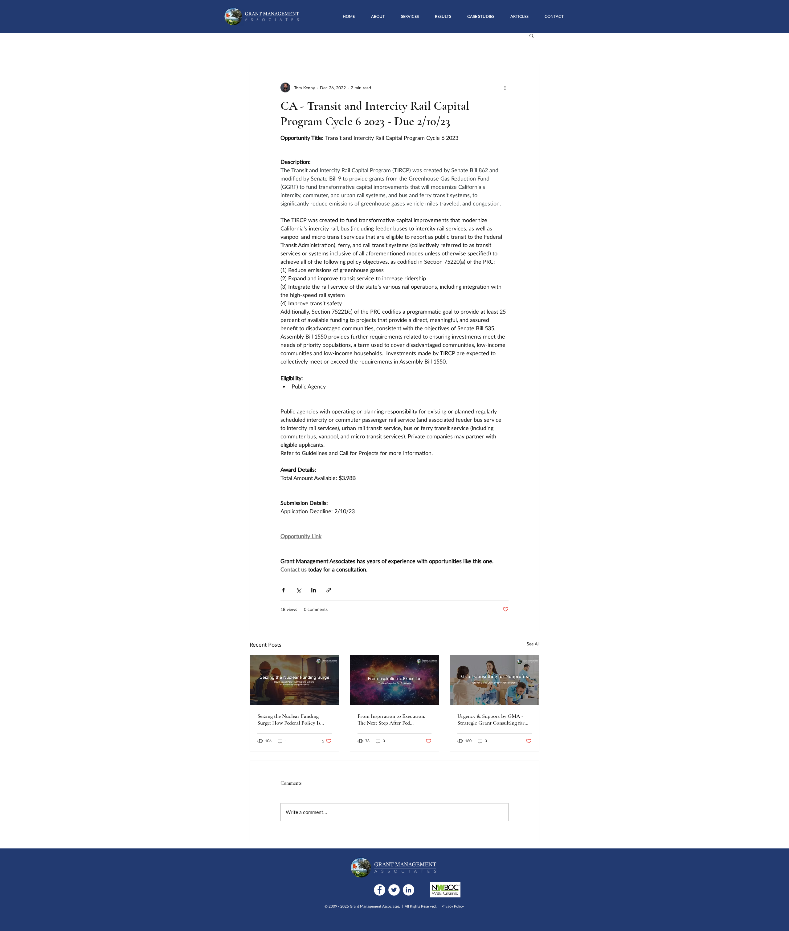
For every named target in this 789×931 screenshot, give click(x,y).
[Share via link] (329, 590)
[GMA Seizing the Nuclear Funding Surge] (294, 680)
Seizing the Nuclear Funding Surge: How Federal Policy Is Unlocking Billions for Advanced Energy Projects (293, 719)
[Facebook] (379, 890)
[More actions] (505, 87)
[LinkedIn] (408, 890)
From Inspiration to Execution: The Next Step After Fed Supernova (391, 719)
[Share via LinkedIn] (314, 590)
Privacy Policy (452, 906)
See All (533, 643)
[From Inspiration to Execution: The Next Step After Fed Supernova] (394, 680)
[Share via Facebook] (283, 590)
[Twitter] (394, 890)
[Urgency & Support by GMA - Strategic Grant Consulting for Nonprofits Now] (494, 680)
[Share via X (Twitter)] (298, 590)
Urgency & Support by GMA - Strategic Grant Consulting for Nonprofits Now (491, 719)
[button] (410, 16)
